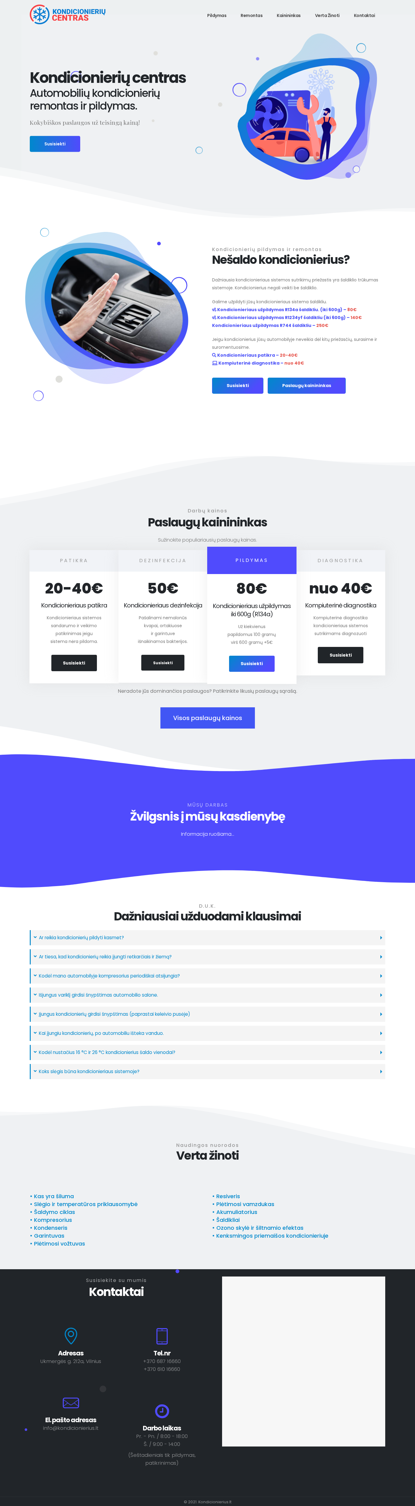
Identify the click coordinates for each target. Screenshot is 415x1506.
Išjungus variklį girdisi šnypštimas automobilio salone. (98, 995)
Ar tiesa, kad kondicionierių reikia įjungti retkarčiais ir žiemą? (105, 957)
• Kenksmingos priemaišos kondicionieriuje (270, 1235)
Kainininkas (289, 15)
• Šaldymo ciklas (52, 1212)
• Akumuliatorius (234, 1212)
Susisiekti (55, 144)
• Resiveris (226, 1196)
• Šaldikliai (226, 1220)
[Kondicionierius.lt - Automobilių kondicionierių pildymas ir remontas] (68, 14)
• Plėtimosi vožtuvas (57, 1243)
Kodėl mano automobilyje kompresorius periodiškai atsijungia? (109, 976)
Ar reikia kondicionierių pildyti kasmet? (81, 937)
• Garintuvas (47, 1235)
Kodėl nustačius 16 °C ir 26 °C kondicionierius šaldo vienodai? (107, 1052)
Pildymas (216, 15)
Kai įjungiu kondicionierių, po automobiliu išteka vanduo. (101, 1033)
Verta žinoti (327, 15)
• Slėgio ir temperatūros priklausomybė (84, 1204)
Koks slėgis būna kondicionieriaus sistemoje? (89, 1071)
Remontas (251, 15)
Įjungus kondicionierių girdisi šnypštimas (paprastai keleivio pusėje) (114, 1014)
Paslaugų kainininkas (306, 385)
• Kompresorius (51, 1220)
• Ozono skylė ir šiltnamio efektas (258, 1228)
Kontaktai (364, 15)
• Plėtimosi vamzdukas (243, 1204)
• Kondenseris (48, 1228)
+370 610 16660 (162, 1369)
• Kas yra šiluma (52, 1196)
